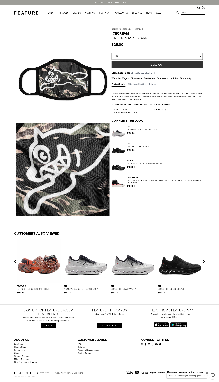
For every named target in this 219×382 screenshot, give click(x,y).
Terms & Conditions (74, 373)
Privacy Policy (60, 373)
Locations (18, 344)
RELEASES (63, 13)
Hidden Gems (20, 347)
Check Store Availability (141, 73)
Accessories (125, 29)
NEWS (149, 13)
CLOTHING (90, 13)
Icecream (138, 29)
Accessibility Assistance (88, 350)
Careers (17, 353)
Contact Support (85, 353)
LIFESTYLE (137, 13)
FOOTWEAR (104, 13)
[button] (15, 261)
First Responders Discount (25, 362)
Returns (81, 347)
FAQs (80, 344)
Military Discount (21, 359)
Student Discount (22, 356)
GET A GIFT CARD (109, 325)
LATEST (51, 13)
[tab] (120, 84)
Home (114, 29)
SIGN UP (48, 325)
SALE (158, 13)
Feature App (19, 350)
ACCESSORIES (121, 13)
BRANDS (77, 13)
